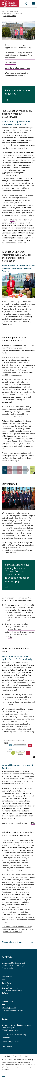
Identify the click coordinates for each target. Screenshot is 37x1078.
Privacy (15, 1056)
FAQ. (33, 823)
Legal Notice (7, 1056)
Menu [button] (33, 3)
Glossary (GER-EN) (9, 1008)
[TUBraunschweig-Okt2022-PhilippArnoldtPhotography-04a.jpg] (18, 498)
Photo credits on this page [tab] (12, 942)
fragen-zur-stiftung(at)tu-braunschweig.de (14, 174)
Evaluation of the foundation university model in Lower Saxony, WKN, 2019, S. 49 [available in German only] (18, 929)
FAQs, (12, 220)
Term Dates (6, 983)
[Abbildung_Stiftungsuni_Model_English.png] (18, 748)
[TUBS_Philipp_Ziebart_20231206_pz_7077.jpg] (18, 285)
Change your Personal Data (12, 1010)
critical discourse (11, 145)
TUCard (5, 993)
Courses (5, 985)
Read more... (7, 324)
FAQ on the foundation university (18, 92)
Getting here (7, 1046)
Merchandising (8, 968)
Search (26, 3)
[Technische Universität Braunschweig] (9, 3)
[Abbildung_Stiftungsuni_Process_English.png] (18, 470)
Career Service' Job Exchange (13, 965)
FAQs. (10, 637)
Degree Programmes (10, 988)
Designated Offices (9, 16)
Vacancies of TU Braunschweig (14, 963)
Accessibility (24, 1056)
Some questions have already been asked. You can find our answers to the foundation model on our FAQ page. (17, 573)
